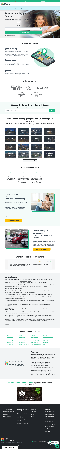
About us (32, 414)
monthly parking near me (25, 281)
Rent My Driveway (48, 428)
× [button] (58, 1)
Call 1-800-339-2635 (8, 409)
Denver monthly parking (10, 315)
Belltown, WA (46, 335)
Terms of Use (33, 409)
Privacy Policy (33, 411)
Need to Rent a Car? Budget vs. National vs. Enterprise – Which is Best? (23, 411)
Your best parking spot (10, 175)
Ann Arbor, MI (10, 340)
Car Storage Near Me (49, 421)
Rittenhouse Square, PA (24, 344)
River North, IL (22, 340)
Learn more (43, 1)
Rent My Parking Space (49, 426)
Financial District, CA (35, 340)
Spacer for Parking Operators (50, 424)
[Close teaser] (18, 445)
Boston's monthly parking (10, 311)
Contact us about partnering (41, 249)
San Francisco (8, 296)
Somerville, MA (10, 342)
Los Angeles (7, 304)
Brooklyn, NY (34, 335)
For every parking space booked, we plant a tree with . (29, 398)
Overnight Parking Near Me (50, 419)
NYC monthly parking (9, 300)
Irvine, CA (9, 335)
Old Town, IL (45, 340)
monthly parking (26, 279)
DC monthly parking (9, 308)
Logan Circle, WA (34, 342)
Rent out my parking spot (13, 220)
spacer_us (6, 414)
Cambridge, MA (22, 337)
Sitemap (32, 416)
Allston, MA (21, 335)
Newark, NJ (45, 344)
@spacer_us (6, 412)
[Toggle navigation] (57, 4)
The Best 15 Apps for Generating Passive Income (23, 421)
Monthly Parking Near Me (49, 414)
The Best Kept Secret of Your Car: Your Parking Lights (22, 418)
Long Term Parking (48, 412)
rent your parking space (16, 322)
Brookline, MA (10, 337)
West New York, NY (47, 339)
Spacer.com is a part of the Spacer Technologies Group (11, 442)
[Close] (58, 8)
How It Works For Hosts (49, 423)
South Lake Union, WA (36, 344)
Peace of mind (36, 175)
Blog (45, 429)
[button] (10, 447)
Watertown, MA (10, 344)
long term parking (50, 290)
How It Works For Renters (49, 411)
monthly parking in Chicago (12, 294)
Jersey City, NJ (22, 342)
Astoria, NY (45, 342)
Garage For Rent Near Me (49, 416)
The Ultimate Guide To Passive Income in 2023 (22, 424)
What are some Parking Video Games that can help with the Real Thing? (22, 415)
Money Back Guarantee (35, 412)
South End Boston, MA (48, 337)
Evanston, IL (21, 339)
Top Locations (47, 409)
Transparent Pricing (23, 175)
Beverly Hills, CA (34, 337)
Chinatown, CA (34, 339)
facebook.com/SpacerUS (9, 411)
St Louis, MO (9, 339)
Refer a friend (47, 431)
